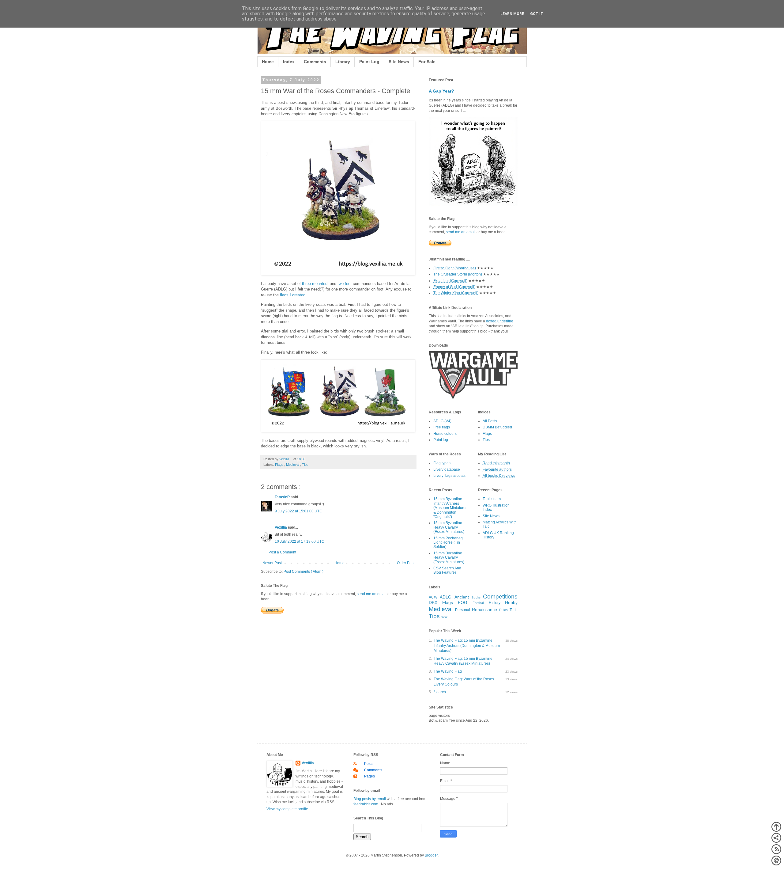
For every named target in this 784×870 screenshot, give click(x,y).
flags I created (292, 295)
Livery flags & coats (449, 475)
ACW (433, 597)
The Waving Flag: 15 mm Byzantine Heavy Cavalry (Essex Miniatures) (463, 661)
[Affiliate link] (473, 398)
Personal (462, 610)
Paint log (440, 440)
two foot (344, 283)
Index (289, 61)
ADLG (445, 597)
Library (342, 61)
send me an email (371, 594)
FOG (462, 602)
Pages (369, 776)
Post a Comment (282, 552)
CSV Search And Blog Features (447, 570)
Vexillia (281, 527)
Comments (315, 61)
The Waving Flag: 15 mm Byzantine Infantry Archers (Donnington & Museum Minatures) (467, 645)
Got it (536, 14)
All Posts (490, 421)
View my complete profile (287, 809)
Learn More (512, 14)
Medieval (293, 464)
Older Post (405, 563)
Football (478, 603)
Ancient (461, 597)
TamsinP (283, 497)
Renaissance (484, 609)
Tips (305, 464)
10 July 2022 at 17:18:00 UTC (299, 541)
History (494, 603)
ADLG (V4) (442, 421)
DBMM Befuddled (497, 427)
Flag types (441, 463)
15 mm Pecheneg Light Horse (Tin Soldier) (448, 542)
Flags (279, 464)
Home (268, 61)
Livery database (446, 469)
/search (440, 692)
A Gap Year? (441, 91)
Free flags (441, 427)
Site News (399, 61)
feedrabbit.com (365, 804)
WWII (445, 617)
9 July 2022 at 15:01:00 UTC (298, 511)
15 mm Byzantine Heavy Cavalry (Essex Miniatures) (448, 527)
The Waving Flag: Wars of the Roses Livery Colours (464, 681)
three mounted (314, 283)
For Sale (426, 61)
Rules (503, 610)
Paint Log (369, 61)
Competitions (500, 596)
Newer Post (272, 563)
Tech (514, 610)
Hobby (511, 602)
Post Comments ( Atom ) (303, 571)
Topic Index (492, 499)
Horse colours (445, 433)
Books (476, 597)
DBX (433, 602)
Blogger (431, 855)
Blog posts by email (369, 799)
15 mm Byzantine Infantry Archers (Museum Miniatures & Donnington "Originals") (450, 508)
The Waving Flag (448, 671)
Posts (368, 764)
